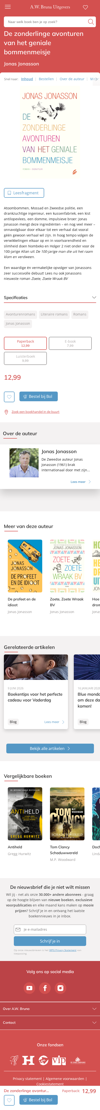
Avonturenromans (20, 314)
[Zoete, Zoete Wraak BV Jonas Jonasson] (67, 576)
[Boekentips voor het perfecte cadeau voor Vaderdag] (36, 691)
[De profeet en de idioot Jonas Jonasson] (25, 576)
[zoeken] (91, 21)
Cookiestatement (50, 1084)
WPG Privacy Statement (62, 950)
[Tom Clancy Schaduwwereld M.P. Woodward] (67, 824)
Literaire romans (54, 314)
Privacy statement (27, 1078)
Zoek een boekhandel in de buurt (35, 411)
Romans (79, 314)
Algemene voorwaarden (65, 1078)
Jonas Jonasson (18, 323)
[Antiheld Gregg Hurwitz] (25, 822)
